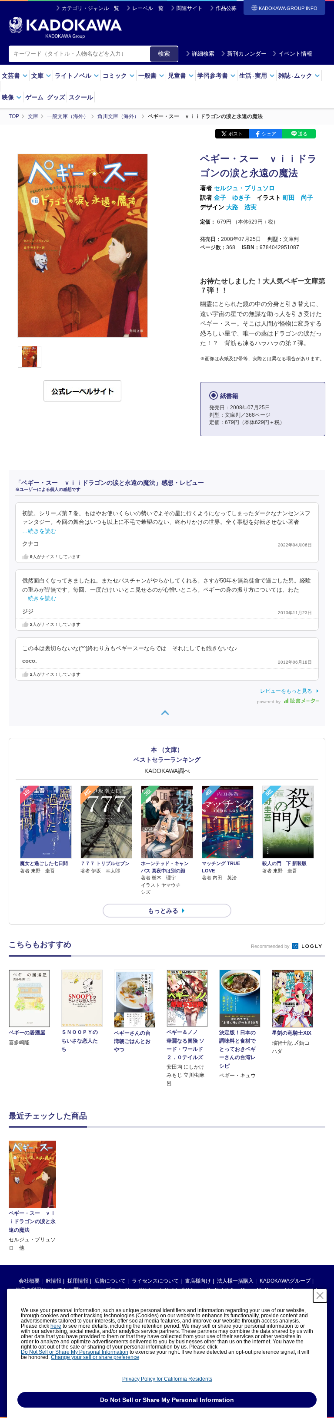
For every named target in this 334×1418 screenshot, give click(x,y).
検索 (164, 53)
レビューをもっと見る (286, 691)
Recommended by (271, 946)
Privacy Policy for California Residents (167, 1379)
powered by (269, 701)
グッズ (56, 97)
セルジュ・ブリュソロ (244, 187)
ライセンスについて (155, 1281)
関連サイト (190, 8)
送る (302, 133)
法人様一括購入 (235, 1281)
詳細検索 (203, 53)
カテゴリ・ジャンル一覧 (90, 8)
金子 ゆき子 (232, 197)
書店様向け (198, 1281)
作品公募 (226, 8)
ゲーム (34, 97)
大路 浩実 (241, 207)
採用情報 (77, 1281)
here (55, 1326)
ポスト (235, 133)
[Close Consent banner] (320, 1296)
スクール (81, 97)
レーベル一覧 (148, 8)
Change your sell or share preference (95, 1357)
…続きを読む (39, 531)
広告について (110, 1281)
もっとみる (163, 910)
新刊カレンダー (247, 53)
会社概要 (29, 1281)
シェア (269, 133)
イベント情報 (295, 53)
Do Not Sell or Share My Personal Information (74, 1352)
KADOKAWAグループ (285, 1281)
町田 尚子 (298, 197)
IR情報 (53, 1281)
